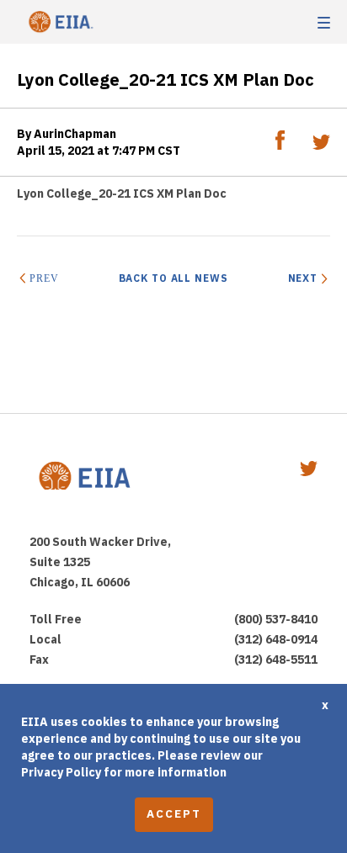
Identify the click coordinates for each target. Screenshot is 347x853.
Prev (43, 278)
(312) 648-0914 (276, 639)
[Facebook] (281, 145)
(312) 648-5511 (276, 659)
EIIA (59, 22)
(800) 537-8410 (276, 619)
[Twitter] (321, 145)
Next (303, 278)
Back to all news (173, 278)
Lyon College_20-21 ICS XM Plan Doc (122, 193)
